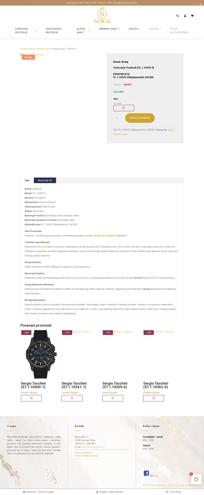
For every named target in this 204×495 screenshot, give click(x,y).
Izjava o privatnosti (83, 452)
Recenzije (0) (45, 180)
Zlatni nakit (81, 31)
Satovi (133, 29)
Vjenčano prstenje (21, 31)
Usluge (153, 29)
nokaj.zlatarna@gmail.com (93, 447)
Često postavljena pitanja (86, 455)
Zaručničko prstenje (54, 31)
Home (23, 48)
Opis (27, 180)
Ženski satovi (44, 48)
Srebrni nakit (108, 29)
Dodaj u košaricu (140, 118)
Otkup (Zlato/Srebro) (179, 31)
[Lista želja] (192, 15)
